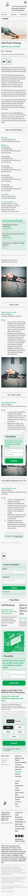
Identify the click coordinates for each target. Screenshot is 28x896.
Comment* (6, 577)
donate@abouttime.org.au (7, 716)
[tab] (10, 721)
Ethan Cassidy (20, 841)
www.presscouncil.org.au (9, 859)
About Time (5, 756)
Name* (4, 569)
